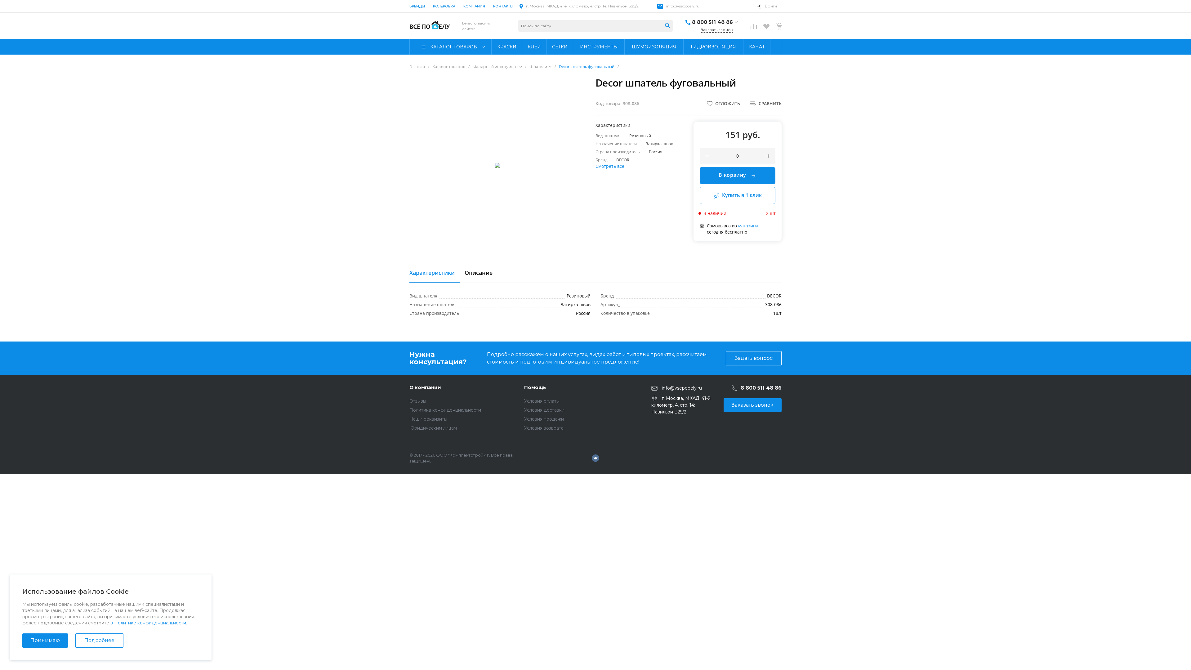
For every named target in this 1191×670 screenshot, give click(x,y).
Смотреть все (610, 166)
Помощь (535, 387)
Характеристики (432, 273)
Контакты (503, 6)
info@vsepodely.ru (682, 6)
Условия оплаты (542, 401)
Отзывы (417, 401)
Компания (474, 6)
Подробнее (99, 640)
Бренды (417, 6)
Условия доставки (544, 410)
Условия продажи (544, 419)
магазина (748, 226)
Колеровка (444, 6)
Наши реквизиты (428, 419)
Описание (479, 273)
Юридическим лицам (433, 428)
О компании (425, 387)
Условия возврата (544, 428)
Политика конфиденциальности (445, 410)
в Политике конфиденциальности (148, 623)
